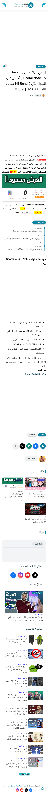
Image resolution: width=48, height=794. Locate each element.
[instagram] (20, 575)
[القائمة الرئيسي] (44, 5)
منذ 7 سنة (21, 650)
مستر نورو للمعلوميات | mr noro (15, 786)
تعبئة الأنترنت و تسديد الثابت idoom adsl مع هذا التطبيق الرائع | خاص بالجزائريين (25, 619)
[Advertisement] (24, 39)
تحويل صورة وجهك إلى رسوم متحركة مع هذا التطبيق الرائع (17, 737)
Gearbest (41, 66)
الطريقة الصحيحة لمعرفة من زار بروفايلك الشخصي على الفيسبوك (17, 683)
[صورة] (35, 640)
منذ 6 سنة (21, 636)
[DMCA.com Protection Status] (24, 775)
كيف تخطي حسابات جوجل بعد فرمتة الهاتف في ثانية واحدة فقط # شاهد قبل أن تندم (16, 711)
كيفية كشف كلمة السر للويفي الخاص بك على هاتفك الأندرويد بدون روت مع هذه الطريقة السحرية (16, 764)
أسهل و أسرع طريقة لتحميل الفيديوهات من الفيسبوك (17, 750)
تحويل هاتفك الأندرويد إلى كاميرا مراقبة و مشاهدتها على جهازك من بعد (16, 669)
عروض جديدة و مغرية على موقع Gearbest (27, 231)
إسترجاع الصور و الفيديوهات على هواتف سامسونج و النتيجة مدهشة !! (16, 642)
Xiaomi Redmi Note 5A (35, 374)
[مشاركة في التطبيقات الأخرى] (15, 446)
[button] (36, 446)
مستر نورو (38, 95)
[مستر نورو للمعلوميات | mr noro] (24, 5)
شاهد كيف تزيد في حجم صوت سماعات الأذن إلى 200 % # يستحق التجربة (17, 697)
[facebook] (13, 575)
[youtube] (27, 575)
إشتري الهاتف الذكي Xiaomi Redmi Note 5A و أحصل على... (23, 240)
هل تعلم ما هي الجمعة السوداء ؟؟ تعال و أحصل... (25, 249)
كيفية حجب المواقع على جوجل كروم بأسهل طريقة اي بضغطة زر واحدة (16, 655)
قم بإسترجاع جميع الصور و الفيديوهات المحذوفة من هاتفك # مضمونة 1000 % (16, 725)
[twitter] (35, 575)
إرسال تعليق (38, 544)
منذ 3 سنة (38, 614)
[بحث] (4, 5)
